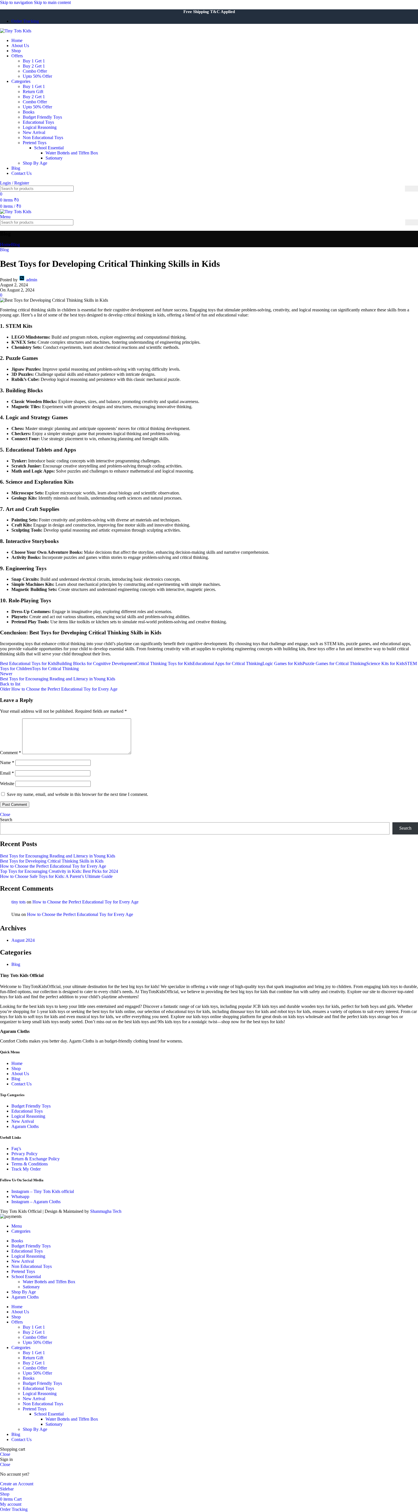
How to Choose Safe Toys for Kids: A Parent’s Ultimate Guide (56, 876)
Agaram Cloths (25, 1126)
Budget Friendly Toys (42, 117)
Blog (15, 244)
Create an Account (16, 1483)
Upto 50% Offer (37, 76)
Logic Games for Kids (282, 663)
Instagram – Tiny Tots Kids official (42, 1191)
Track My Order (26, 1169)
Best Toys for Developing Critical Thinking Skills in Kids (52, 861)
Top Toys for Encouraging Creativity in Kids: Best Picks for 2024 (59, 871)
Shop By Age (35, 163)
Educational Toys (38, 122)
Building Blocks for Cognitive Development (96, 663)
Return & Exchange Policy (35, 1158)
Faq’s (16, 1148)
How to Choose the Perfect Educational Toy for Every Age (53, 866)
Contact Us (21, 1083)
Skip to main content (52, 2)
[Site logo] (15, 30)
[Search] (411, 189)
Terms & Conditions (29, 1163)
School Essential (49, 147)
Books (28, 112)
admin (31, 279)
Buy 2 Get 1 (34, 66)
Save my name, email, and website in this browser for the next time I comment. (77, 794)
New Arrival (34, 132)
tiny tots (18, 901)
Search (6, 819)
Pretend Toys (34, 142)
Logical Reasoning (40, 127)
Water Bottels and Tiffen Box (71, 152)
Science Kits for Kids (385, 663)
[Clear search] (400, 188)
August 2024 (23, 940)
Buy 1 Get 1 (34, 60)
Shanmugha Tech (105, 1211)
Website (7, 783)
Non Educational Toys (43, 137)
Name (7, 762)
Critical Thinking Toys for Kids (164, 663)
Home (5, 244)
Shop (16, 1068)
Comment (10, 752)
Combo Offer (35, 71)
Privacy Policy (24, 1153)
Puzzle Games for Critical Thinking (334, 663)
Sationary (54, 158)
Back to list (10, 683)
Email (7, 773)
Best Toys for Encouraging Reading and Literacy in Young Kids (57, 855)
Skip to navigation (17, 2)
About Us (20, 1073)
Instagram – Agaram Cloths (36, 1201)
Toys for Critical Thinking (55, 668)
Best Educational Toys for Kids (28, 663)
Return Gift (33, 91)
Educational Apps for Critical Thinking (227, 663)
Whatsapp (20, 1196)
